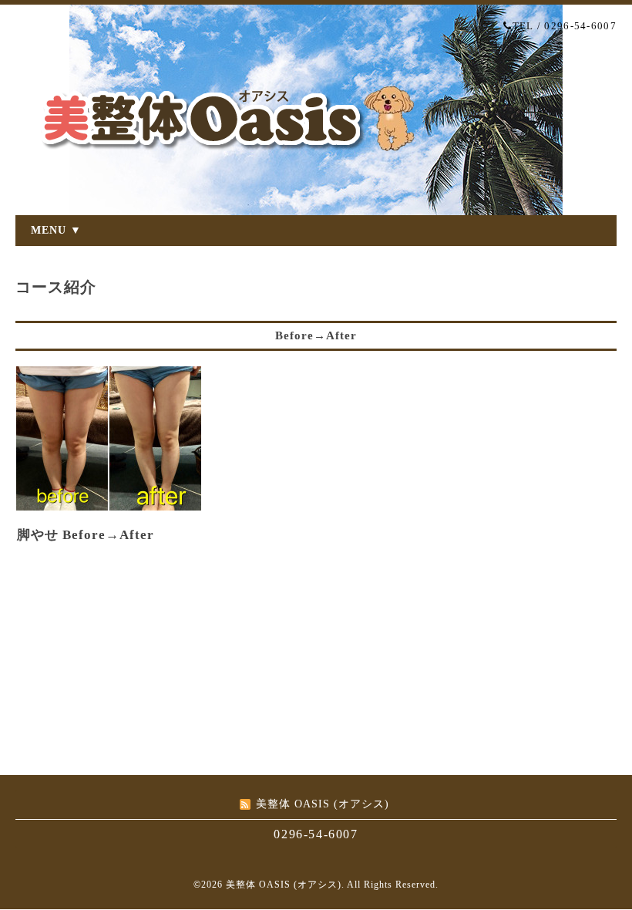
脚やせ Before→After (85, 534)
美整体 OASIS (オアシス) (283, 884)
